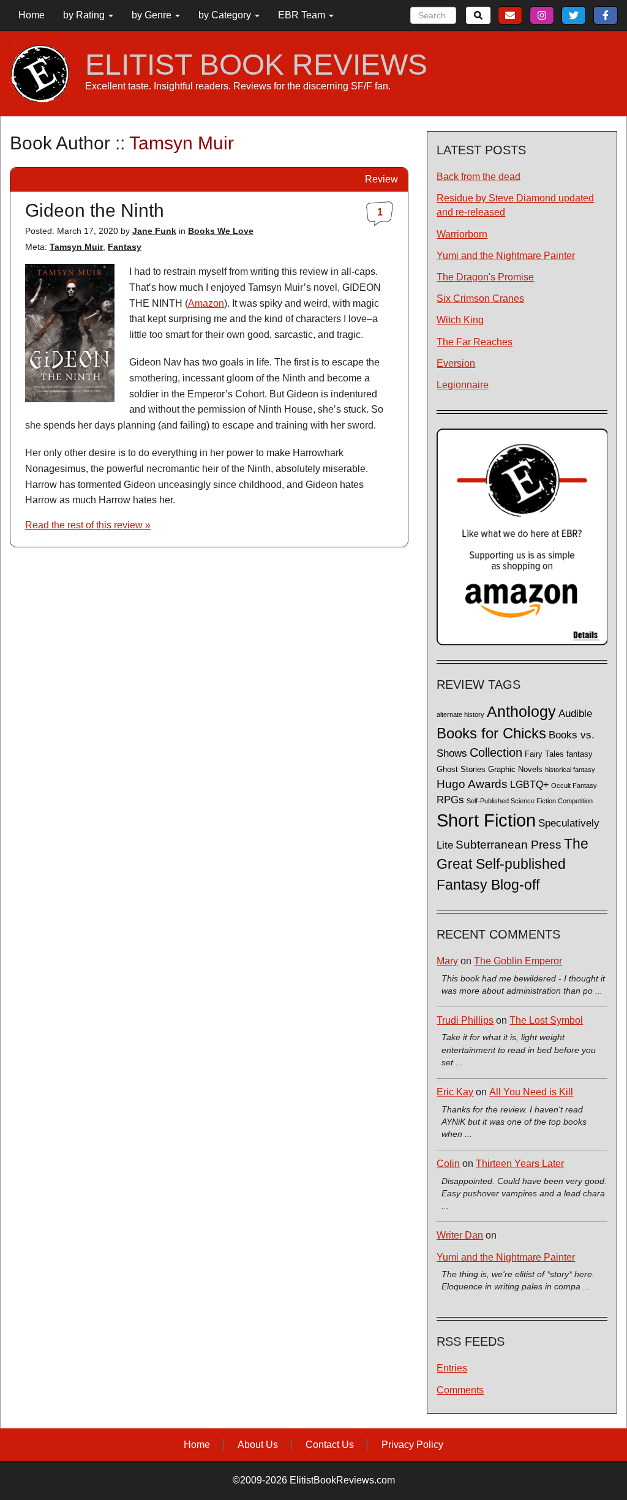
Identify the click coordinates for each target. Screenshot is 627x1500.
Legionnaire (463, 385)
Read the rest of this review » (88, 525)
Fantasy (124, 247)
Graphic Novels (515, 769)
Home (31, 15)
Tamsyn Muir (76, 247)
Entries (452, 1368)
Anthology (521, 711)
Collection (496, 752)
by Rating (85, 15)
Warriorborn (462, 234)
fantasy (579, 754)
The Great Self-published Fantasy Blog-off (512, 864)
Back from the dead (478, 176)
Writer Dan (460, 1235)
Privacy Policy (412, 1444)
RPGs (450, 800)
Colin (448, 1163)
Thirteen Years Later (520, 1163)
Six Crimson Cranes (480, 298)
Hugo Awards (472, 784)
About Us (258, 1444)
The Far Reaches (474, 342)
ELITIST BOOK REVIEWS (256, 65)
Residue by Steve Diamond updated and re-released (515, 205)
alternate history (460, 714)
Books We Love (220, 231)
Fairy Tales (544, 754)
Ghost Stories (461, 769)
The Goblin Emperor (518, 961)
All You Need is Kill (531, 1092)
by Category (225, 15)
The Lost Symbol (546, 1020)
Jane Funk (154, 231)
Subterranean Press (508, 844)
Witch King (460, 320)
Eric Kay (455, 1092)
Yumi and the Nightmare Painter (506, 255)
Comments (460, 1390)
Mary (447, 961)
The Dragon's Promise (485, 277)
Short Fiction (486, 820)
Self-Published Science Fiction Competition (530, 800)
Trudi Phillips (465, 1020)
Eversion (456, 363)
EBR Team (303, 15)
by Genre (153, 15)
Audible (575, 713)
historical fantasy (570, 769)
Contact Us (330, 1444)
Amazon (206, 303)
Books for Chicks (491, 733)
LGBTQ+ (529, 784)
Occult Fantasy (574, 785)
